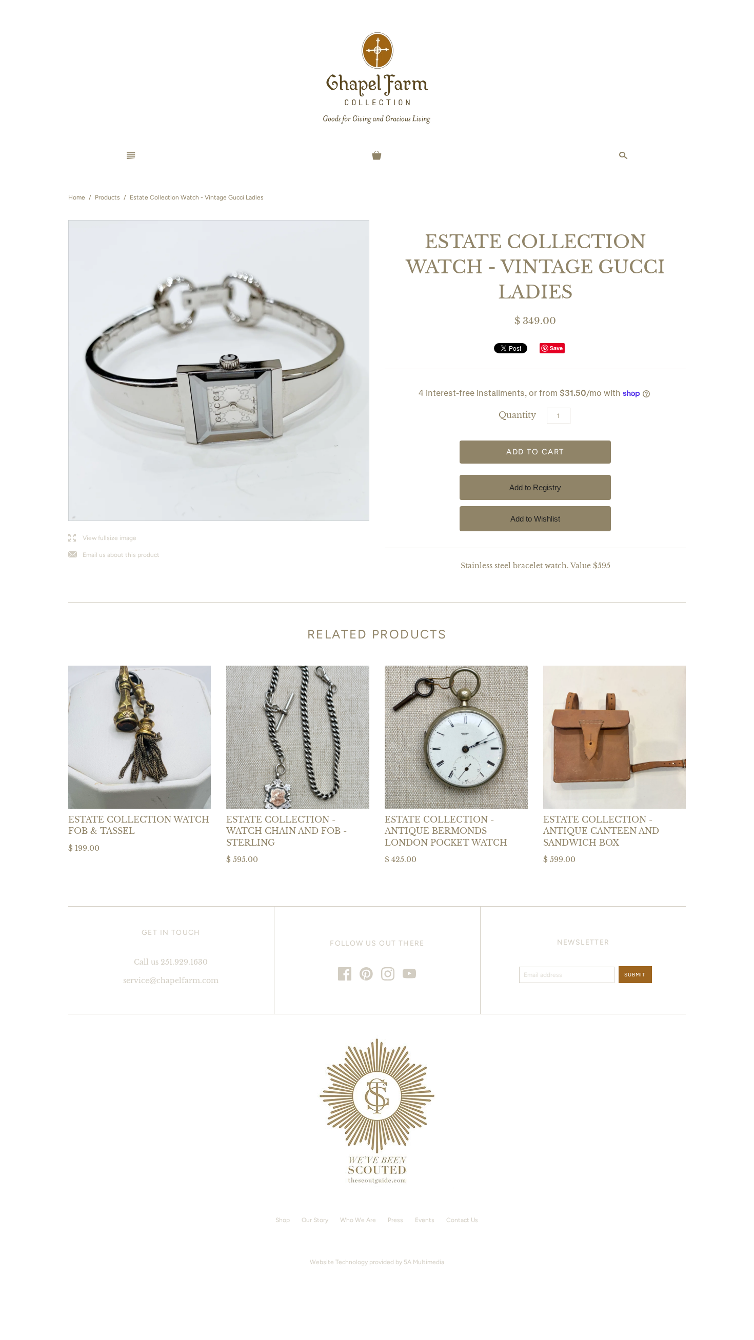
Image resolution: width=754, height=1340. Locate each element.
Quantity (517, 415)
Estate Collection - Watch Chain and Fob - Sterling (286, 831)
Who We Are (358, 1220)
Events (424, 1220)
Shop (282, 1220)
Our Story (315, 1220)
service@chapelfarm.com (171, 980)
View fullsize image (102, 538)
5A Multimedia (424, 1262)
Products (107, 197)
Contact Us (462, 1220)
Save (556, 348)
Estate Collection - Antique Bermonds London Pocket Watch (446, 831)
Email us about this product (114, 555)
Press (395, 1220)
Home (76, 197)
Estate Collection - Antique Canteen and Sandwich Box (601, 831)
